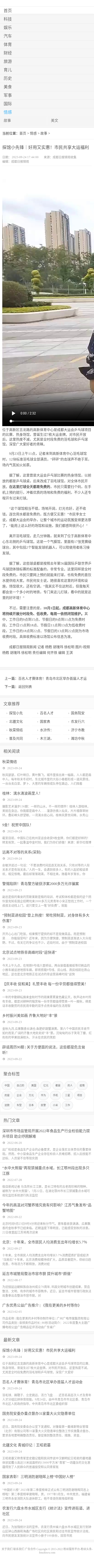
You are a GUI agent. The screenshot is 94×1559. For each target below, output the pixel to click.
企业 (19, 1095)
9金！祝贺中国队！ (17, 825)
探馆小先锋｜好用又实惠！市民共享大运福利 (38, 1350)
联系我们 (18, 1549)
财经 (8, 53)
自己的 (20, 1085)
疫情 (82, 1085)
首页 (8, 10)
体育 (8, 44)
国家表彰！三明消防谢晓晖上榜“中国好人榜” (38, 1477)
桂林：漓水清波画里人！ (22, 793)
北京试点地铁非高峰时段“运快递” (29, 952)
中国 (7, 1085)
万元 (31, 1095)
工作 (67, 1105)
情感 (8, 112)
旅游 (8, 61)
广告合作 (30, 1549)
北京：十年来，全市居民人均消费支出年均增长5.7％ (44, 1242)
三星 (67, 1095)
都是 (57, 1085)
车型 (19, 1105)
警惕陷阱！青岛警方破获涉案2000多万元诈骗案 (40, 884)
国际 (8, 104)
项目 (79, 1095)
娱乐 (8, 27)
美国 (33, 1085)
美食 (8, 87)
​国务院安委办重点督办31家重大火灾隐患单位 (38, 1414)
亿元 (45, 1085)
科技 (8, 19)
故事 (7, 120)
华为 (43, 1095)
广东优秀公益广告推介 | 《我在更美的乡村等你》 (41, 1305)
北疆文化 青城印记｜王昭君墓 (26, 1445)
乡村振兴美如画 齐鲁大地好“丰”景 (29, 1016)
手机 (55, 1095)
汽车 (8, 36)
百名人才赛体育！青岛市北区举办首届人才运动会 (42, 1382)
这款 (7, 1105)
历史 (8, 78)
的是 (7, 1095)
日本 (31, 1105)
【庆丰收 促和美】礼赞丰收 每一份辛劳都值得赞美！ (45, 984)
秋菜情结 (16, 730)
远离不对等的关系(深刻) (21, 852)
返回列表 (25, 687)
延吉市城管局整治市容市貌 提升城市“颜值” (37, 1274)
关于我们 (7, 1549)
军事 (8, 95)
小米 (55, 1105)
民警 (43, 1105)
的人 (70, 1085)
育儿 (8, 70)
